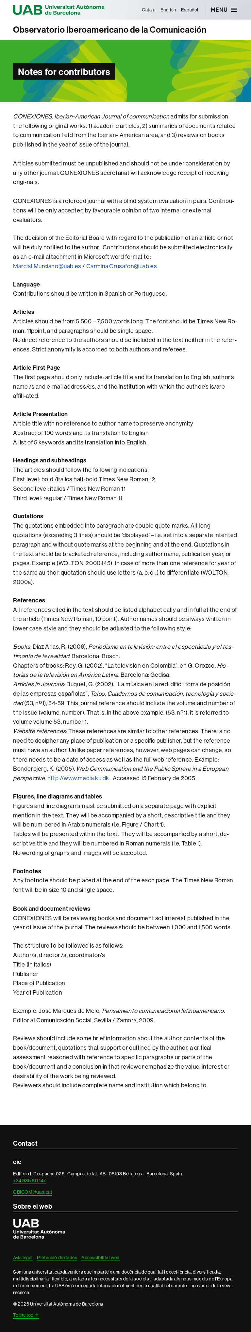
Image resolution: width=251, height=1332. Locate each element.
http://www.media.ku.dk (78, 778)
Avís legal (23, 1258)
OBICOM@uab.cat (32, 1192)
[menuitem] (148, 10)
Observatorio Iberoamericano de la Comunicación (110, 29)
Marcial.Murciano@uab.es (47, 266)
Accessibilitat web (100, 1258)
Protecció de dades (57, 1258)
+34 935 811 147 (29, 1181)
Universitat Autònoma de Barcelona (59, 10)
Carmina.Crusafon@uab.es (121, 266)
